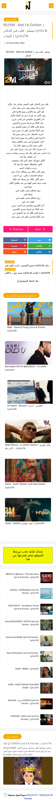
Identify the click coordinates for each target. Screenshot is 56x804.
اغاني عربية (11, 19)
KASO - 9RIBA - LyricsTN (27, 668)
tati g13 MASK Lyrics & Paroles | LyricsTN (27, 743)
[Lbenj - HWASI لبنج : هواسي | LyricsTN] (28, 509)
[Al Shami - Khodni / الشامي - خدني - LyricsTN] (30, 392)
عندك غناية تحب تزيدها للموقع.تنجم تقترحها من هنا (28, 555)
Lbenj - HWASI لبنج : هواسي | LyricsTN (24, 523)
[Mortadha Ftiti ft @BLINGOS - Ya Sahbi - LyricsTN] (28, 353)
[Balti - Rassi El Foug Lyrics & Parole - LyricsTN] (30, 313)
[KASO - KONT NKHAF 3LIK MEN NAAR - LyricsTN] (28, 470)
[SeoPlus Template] (5, 795)
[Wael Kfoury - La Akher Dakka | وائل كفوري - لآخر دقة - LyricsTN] (28, 431)
